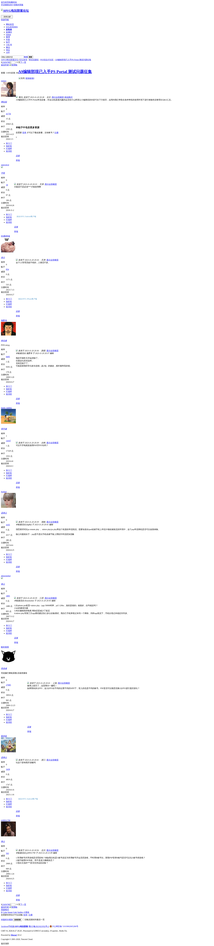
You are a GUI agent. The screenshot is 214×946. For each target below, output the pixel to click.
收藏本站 (13, 2)
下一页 (23, 62)
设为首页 (5, 2)
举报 (18, 160)
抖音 (8, 39)
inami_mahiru (6, 408)
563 (7, 853)
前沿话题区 (34, 60)
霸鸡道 (4, 736)
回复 (18, 156)
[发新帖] (13, 65)
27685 (8, 685)
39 (7, 185)
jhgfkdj (4, 492)
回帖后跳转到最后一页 (35, 920)
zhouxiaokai (6, 576)
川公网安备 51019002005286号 (65, 926)
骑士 (3, 584)
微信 (8, 47)
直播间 (9, 32)
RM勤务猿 (5, 236)
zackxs (3, 81)
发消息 (9, 151)
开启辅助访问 (7, 5)
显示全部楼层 (58, 97)
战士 (3, 257)
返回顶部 (5, 944)
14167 (8, 441)
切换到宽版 (18, 5)
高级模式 (5, 910)
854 (7, 269)
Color (5, 912)
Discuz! (14, 935)
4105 (8, 525)
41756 (8, 114)
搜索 (26, 57)
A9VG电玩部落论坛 (9, 60)
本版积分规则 (7, 920)
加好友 (9, 146)
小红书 (9, 45)
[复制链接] (29, 78)
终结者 (4, 341)
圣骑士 (4, 513)
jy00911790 (5, 820)
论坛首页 (12, 27)
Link (15, 912)
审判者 (4, 429)
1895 (8, 596)
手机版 (11, 926)
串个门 (9, 143)
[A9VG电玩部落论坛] (15, 10)
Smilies (20, 912)
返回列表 (5, 65)
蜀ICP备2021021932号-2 (38, 926)
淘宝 (8, 50)
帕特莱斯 (5, 647)
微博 (8, 37)
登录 (24, 133)
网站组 (4, 102)
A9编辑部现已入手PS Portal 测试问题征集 (73, 60)
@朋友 (26, 912)
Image (10, 912)
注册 (56, 133)
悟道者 (4, 668)
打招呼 (9, 149)
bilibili (8, 35)
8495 (8, 357)
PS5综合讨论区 (47, 60)
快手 (8, 42)
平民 (3, 173)
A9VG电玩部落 (21, 926)
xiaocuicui (5, 165)
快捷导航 (5, 20)
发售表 (9, 29)
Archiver (4, 926)
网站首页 (10, 24)
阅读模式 (69, 97)
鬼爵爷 (4, 320)
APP (8, 52)
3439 (8, 769)
